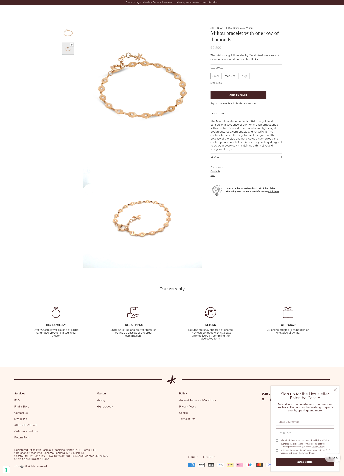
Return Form (22, 437)
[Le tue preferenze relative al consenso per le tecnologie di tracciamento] (6, 469)
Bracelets (238, 28)
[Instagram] (263, 400)
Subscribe (305, 462)
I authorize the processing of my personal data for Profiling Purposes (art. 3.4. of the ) (306, 451)
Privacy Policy (322, 440)
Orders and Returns (26, 431)
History (101, 400)
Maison (55, 11)
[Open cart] (333, 11)
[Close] (335, 390)
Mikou (249, 28)
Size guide (216, 83)
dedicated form (210, 338)
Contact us (21, 412)
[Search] (316, 11)
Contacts (91, 11)
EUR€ (191, 457)
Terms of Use (187, 419)
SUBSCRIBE (269, 393)
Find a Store (21, 406)
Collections (36, 11)
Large (244, 76)
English (208, 457)
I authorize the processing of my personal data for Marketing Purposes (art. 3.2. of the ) (302, 445)
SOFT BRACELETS (221, 28)
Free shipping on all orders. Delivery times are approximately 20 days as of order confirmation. (172, 2)
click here (273, 191)
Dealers (73, 11)
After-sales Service (25, 425)
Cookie (183, 412)
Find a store (217, 167)
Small (215, 76)
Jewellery (15, 11)
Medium (230, 76)
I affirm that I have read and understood (304, 440)
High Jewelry (105, 406)
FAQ (213, 175)
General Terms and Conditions (197, 400)
